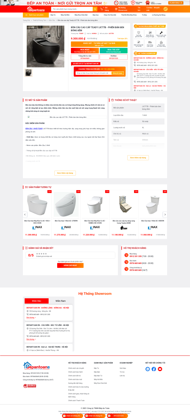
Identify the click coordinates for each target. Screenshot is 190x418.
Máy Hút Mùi (65, 15)
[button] (25, 214)
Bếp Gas (96, 15)
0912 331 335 (136, 256)
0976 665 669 (136, 263)
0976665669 (34, 376)
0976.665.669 (142, 65)
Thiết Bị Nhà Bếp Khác (129, 15)
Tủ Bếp (144, 15)
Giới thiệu (123, 368)
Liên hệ (122, 376)
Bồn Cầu (52, 20)
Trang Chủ (26, 20)
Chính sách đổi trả (74, 376)
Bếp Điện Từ (98, 376)
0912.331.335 (152, 65)
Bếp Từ (53, 15)
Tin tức (122, 372)
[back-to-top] (185, 404)
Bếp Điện (97, 372)
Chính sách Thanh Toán (76, 400)
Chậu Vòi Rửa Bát (110, 15)
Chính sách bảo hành (75, 372)
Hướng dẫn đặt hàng (75, 383)
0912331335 (35, 373)
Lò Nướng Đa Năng (158, 15)
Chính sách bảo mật (75, 379)
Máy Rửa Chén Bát (81, 15)
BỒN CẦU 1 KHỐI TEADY (34, 128)
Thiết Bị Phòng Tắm (40, 20)
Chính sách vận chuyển (76, 368)
